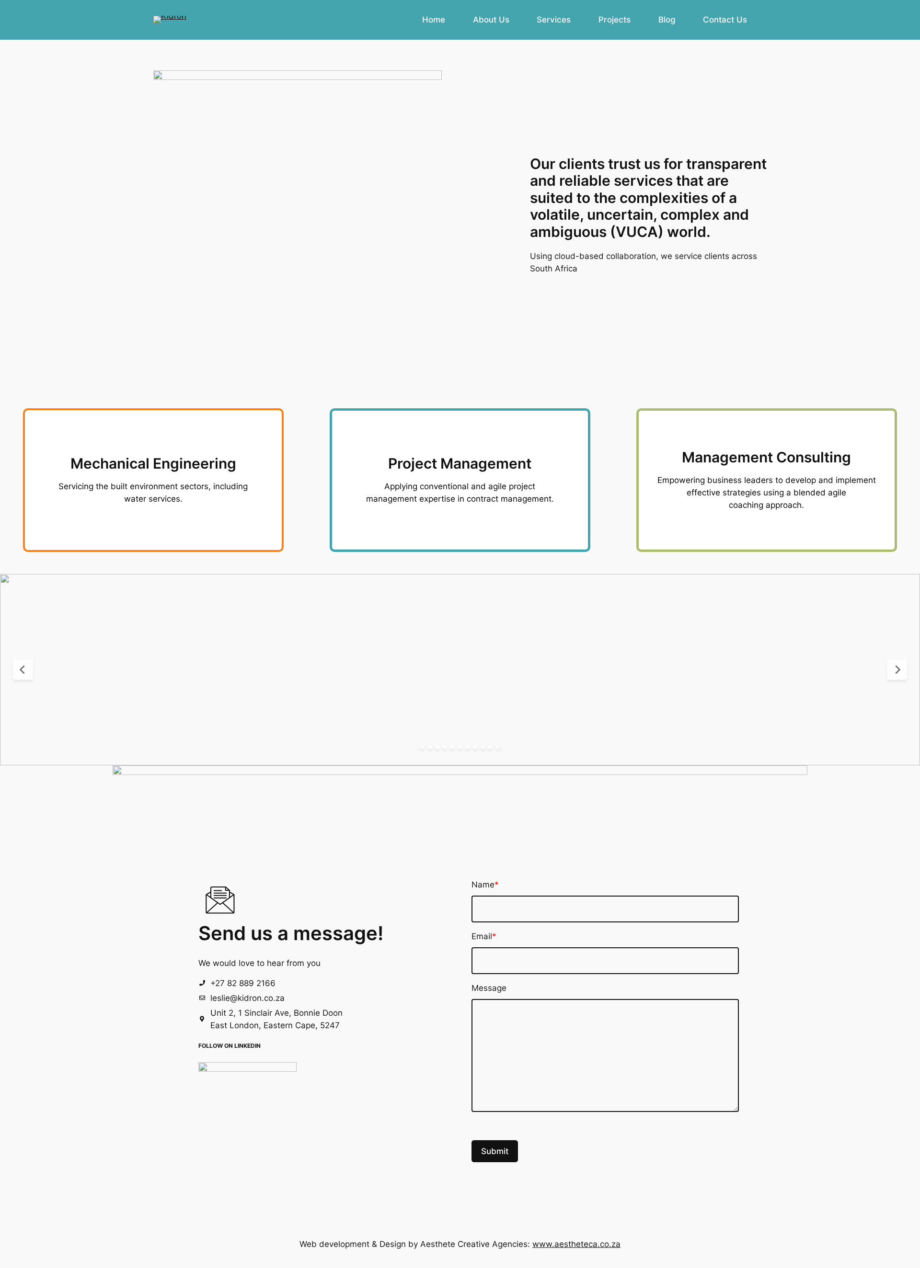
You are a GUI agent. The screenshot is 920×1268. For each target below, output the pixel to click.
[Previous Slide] (23, 670)
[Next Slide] (897, 670)
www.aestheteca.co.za (576, 1244)
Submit (494, 1151)
